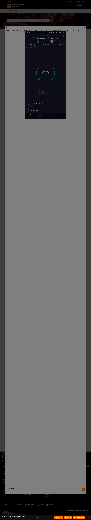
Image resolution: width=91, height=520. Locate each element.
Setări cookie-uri (58, 517)
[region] (45, 517)
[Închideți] (88, 517)
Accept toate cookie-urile (79, 517)
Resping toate (68, 517)
